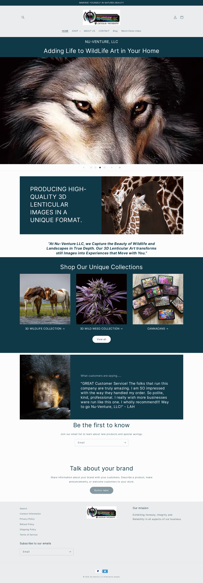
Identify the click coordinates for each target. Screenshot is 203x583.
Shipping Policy (28, 529)
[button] (23, 17)
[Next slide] (111, 167)
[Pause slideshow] (119, 167)
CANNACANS (156, 328)
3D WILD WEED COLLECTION (100, 328)
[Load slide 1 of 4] (91, 167)
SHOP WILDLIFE (101, 147)
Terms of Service (29, 534)
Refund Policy (27, 524)
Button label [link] (101, 490)
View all (101, 339)
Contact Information (30, 513)
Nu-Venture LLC (96, 577)
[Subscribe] (125, 442)
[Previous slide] (84, 167)
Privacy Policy (27, 519)
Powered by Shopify (112, 577)
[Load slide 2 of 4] (95, 167)
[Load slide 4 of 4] (104, 167)
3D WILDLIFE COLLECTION (43, 328)
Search (23, 508)
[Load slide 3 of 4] (100, 167)
